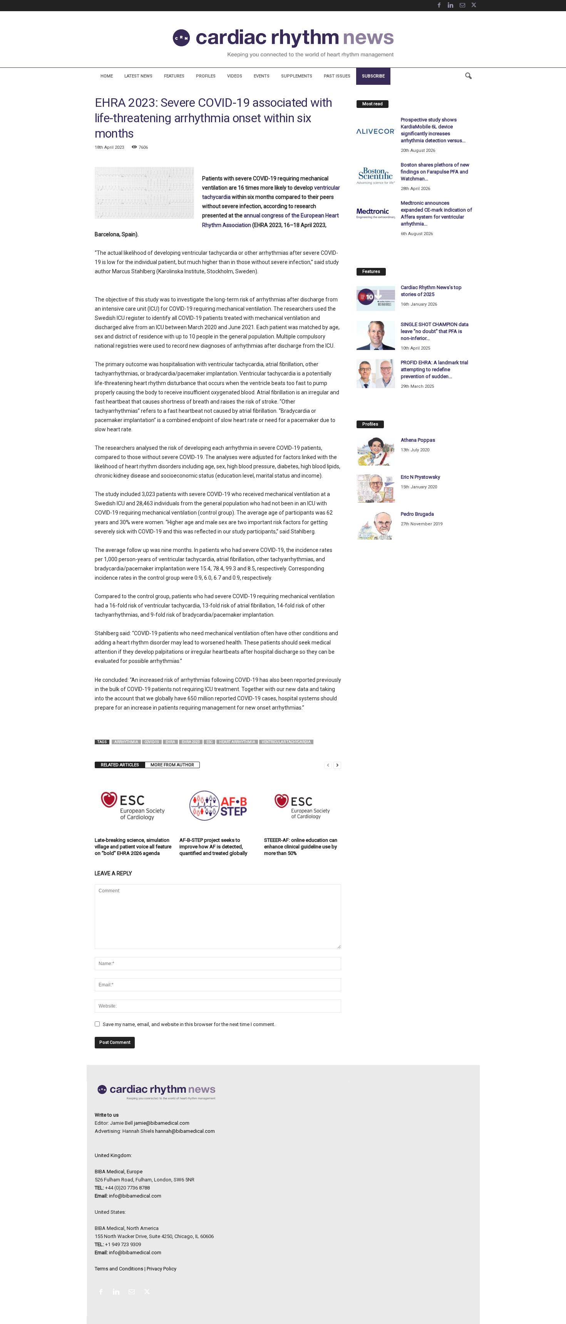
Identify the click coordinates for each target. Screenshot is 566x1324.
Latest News (138, 76)
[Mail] (462, 5)
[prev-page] (328, 765)
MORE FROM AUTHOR (172, 764)
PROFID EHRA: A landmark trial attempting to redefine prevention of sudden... (434, 369)
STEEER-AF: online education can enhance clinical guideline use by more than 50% (300, 846)
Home (106, 76)
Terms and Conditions (119, 1269)
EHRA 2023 (191, 742)
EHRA (170, 742)
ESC (209, 742)
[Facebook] (439, 5)
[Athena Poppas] (376, 451)
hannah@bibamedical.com (185, 1131)
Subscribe (373, 76)
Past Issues (337, 76)
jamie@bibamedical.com (161, 1123)
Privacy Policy (161, 1269)
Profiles (206, 76)
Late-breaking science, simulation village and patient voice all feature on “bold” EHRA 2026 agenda (133, 846)
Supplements (296, 76)
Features (174, 76)
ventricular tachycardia (286, 742)
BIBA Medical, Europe (118, 1171)
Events (262, 76)
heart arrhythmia (237, 742)
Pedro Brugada (417, 514)
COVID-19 (152, 742)
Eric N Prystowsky (420, 477)
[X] (474, 5)
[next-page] (337, 765)
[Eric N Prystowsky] (376, 488)
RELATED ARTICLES (120, 764)
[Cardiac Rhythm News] (283, 43)
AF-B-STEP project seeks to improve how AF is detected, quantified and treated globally (213, 846)
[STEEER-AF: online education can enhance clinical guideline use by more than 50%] (302, 805)
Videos (234, 76)
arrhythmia (126, 742)
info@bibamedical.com (135, 1196)
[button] (468, 76)
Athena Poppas (418, 440)
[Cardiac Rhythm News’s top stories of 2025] (376, 298)
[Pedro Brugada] (376, 525)
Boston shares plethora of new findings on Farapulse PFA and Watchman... (435, 172)
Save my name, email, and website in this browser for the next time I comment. (189, 1024)
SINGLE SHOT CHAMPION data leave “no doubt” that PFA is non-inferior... (435, 331)
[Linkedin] (450, 5)
